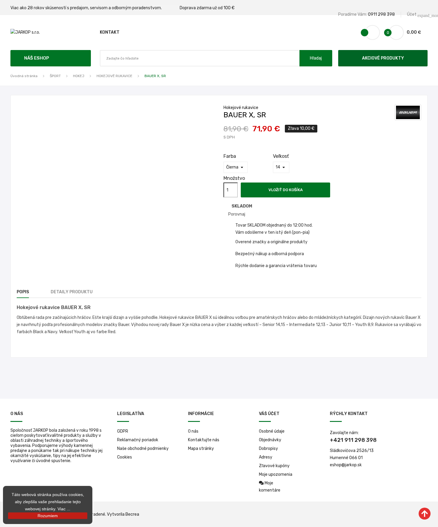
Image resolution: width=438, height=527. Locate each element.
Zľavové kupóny (274, 465)
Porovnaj (236, 214)
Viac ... (64, 508)
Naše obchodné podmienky (143, 448)
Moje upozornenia (275, 474)
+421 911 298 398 (353, 440)
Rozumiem (48, 515)
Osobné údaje (272, 431)
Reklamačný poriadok (137, 439)
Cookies (124, 457)
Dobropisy (268, 448)
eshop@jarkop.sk (346, 464)
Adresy (265, 457)
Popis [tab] (23, 291)
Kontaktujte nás (203, 439)
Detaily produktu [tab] (72, 291)
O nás (193, 431)
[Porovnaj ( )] (372, 32)
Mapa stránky (201, 448)
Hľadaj (316, 58)
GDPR (122, 431)
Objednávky (270, 439)
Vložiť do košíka (285, 190)
